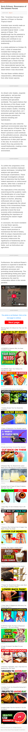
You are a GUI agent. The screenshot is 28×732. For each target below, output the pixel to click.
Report (10, 13)
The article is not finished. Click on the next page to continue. (14, 316)
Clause (9, 729)
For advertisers (22, 729)
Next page (14, 322)
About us (2, 729)
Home (3, 1)
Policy (6, 729)
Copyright (16, 729)
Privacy (12, 729)
